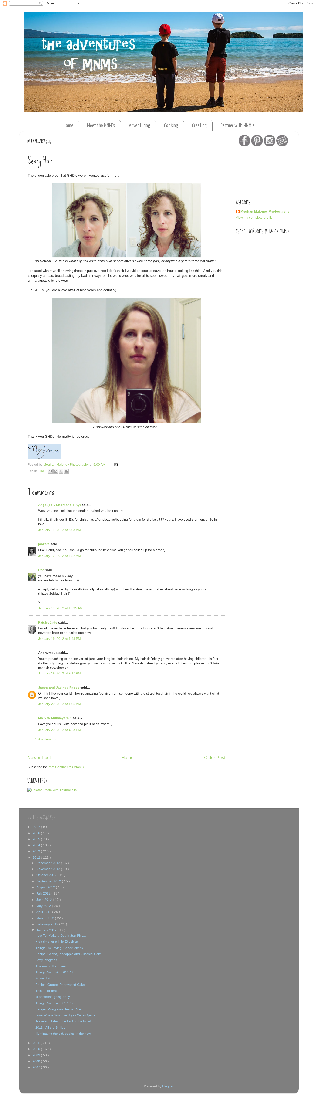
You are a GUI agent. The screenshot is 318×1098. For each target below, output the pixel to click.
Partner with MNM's (237, 125)
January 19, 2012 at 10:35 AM (60, 608)
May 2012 (44, 906)
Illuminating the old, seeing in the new (63, 1033)
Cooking (171, 125)
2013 (37, 851)
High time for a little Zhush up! (57, 941)
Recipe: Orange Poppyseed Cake (60, 984)
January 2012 (47, 930)
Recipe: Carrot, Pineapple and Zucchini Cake (68, 954)
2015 (37, 839)
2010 (37, 1049)
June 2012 (44, 899)
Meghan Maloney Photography (264, 211)
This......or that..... (48, 991)
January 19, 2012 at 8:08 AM (59, 530)
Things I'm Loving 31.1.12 (54, 1003)
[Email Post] (115, 464)
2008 (37, 1061)
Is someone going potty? (53, 997)
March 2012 (45, 918)
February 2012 (47, 924)
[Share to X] (61, 471)
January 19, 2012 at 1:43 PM (59, 638)
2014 (37, 845)
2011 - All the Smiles (50, 1027)
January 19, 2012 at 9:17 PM (59, 673)
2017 (37, 827)
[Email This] (50, 471)
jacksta (44, 544)
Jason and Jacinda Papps (59, 687)
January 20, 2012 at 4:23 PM (59, 730)
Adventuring (139, 125)
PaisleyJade (48, 622)
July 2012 (43, 893)
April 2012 (44, 912)
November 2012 (48, 869)
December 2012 (48, 863)
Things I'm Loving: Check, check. (59, 948)
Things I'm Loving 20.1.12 (54, 972)
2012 (37, 857)
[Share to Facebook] (66, 471)
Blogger (167, 1086)
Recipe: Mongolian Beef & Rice (58, 1009)
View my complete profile (254, 217)
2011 (37, 1043)
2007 (37, 1067)
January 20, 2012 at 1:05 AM (59, 704)
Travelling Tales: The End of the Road (63, 1021)
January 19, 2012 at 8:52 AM (59, 556)
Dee (41, 570)
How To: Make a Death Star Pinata (60, 935)
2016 (37, 833)
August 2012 (46, 887)
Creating (199, 125)
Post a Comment (46, 739)
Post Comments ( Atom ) (66, 767)
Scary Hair (43, 978)
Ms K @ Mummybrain (55, 718)
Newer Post (39, 757)
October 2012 (47, 875)
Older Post (214, 757)
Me (42, 471)
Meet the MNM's (101, 125)
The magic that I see (50, 966)
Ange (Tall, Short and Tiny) (60, 505)
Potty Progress (46, 960)
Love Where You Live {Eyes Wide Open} (65, 1015)
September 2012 (49, 881)
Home (68, 125)
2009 (37, 1055)
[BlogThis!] (55, 471)
